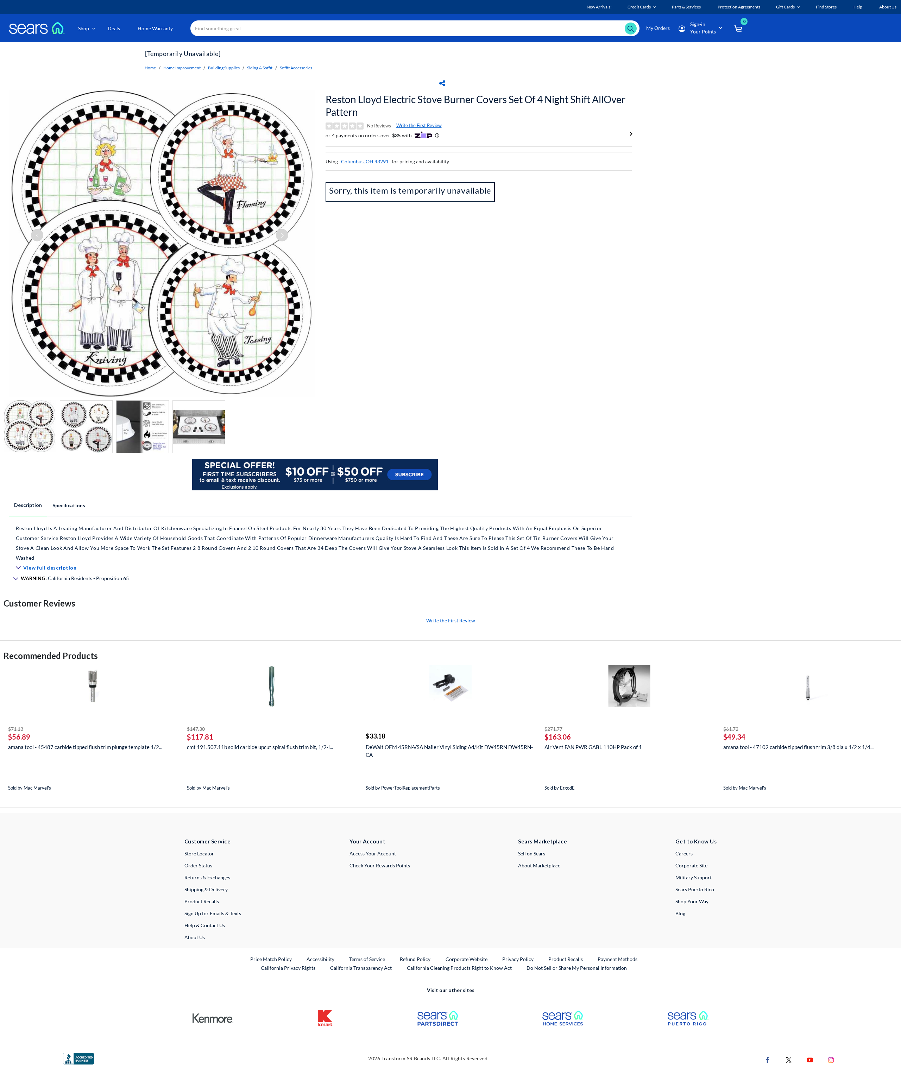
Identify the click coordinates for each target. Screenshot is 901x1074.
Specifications (68, 505)
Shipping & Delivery (206, 889)
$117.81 (200, 737)
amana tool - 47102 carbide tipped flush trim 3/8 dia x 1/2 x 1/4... (798, 747)
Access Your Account (372, 853)
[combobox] (414, 28)
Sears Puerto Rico (694, 889)
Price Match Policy (271, 959)
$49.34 (734, 737)
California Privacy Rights (288, 968)
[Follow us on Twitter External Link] (789, 1059)
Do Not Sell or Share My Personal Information (577, 968)
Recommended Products (51, 656)
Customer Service (207, 841)
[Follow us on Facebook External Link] (768, 1059)
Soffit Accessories (296, 67)
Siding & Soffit (259, 67)
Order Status (198, 865)
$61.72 (730, 729)
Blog (680, 913)
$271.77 (553, 729)
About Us (194, 937)
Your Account (367, 841)
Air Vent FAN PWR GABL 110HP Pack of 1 (593, 747)
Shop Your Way (691, 901)
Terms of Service (367, 959)
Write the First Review (419, 125)
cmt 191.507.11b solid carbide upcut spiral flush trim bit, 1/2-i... (260, 747)
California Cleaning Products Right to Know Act (459, 968)
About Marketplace (539, 865)
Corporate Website (467, 959)
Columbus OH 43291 (365, 161)
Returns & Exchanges (207, 877)
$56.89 (19, 737)
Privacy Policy (518, 959)
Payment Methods (617, 959)
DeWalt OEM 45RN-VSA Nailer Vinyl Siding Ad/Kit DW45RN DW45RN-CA (449, 751)
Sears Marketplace (542, 841)
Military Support (693, 877)
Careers (684, 853)
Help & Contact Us (204, 925)
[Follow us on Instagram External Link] (831, 1059)
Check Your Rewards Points (379, 865)
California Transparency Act (361, 968)
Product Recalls (201, 901)
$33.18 (375, 736)
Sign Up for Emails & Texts (212, 913)
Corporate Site (691, 865)
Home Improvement (182, 67)
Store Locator (199, 853)
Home (150, 67)
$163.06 (557, 737)
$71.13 (15, 729)
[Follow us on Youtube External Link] (810, 1059)
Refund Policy (415, 959)
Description (28, 505)
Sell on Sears (531, 853)
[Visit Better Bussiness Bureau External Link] (78, 1058)
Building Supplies (224, 67)
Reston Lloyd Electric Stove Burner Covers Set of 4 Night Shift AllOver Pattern (475, 105)
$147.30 (196, 729)
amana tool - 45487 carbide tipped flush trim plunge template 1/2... (85, 747)
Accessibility (320, 959)
